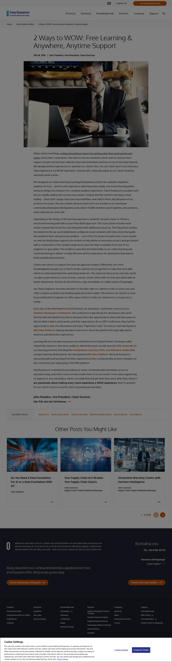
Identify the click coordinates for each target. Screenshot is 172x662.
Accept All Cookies (141, 650)
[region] (86, 650)
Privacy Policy (62, 659)
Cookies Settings (121, 650)
